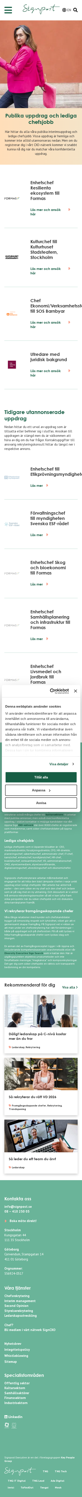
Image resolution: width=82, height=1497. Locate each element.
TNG (45, 1471)
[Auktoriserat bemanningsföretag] (6, 1425)
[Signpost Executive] (41, 6)
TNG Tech (61, 1471)
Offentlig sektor (17, 1383)
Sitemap (10, 1362)
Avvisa (41, 803)
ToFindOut (27, 1487)
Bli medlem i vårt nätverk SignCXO (30, 1330)
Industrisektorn (16, 1403)
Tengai (44, 1487)
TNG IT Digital (17, 1480)
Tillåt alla (41, 777)
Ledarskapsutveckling (20, 1315)
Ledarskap (18, 1047)
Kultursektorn (14, 1388)
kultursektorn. (55, 814)
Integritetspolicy (17, 1349)
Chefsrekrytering (17, 1296)
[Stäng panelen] (75, 691)
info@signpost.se (18, 1206)
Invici (11, 1487)
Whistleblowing (16, 1356)
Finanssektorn (15, 1398)
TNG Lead (38, 1480)
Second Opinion (16, 1306)
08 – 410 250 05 (17, 1211)
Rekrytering (33, 1047)
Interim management (20, 1301)
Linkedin (15, 1417)
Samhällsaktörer (16, 1393)
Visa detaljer (58, 764)
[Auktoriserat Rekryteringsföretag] (14, 1425)
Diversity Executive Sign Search (23, 953)
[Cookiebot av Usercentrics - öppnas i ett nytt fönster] (51, 691)
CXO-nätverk (42, 145)
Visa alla (69, 987)
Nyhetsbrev (12, 1344)
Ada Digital (57, 1480)
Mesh (58, 1487)
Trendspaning (17, 1109)
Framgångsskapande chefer (29, 1105)
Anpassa (38, 790)
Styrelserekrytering (18, 1311)
